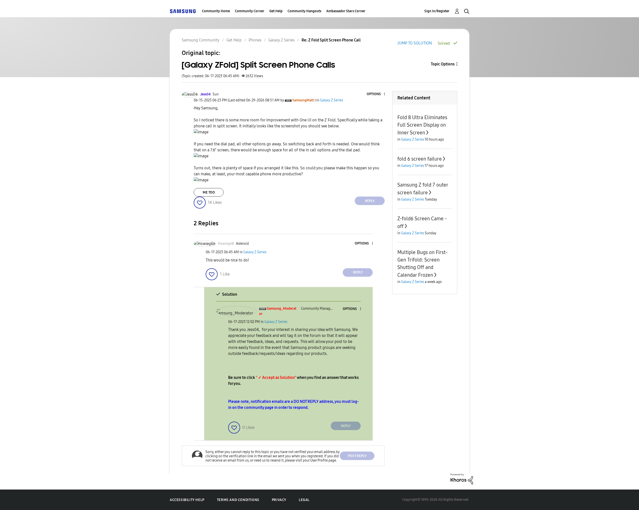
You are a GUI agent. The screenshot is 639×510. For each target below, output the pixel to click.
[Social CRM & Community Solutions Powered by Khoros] (462, 478)
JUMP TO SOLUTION (414, 43)
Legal (304, 500)
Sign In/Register (437, 11)
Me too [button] (209, 192)
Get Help (276, 11)
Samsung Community (200, 40)
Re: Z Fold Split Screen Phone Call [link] (331, 40)
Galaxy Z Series (281, 40)
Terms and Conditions (238, 500)
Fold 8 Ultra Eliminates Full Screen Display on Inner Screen (422, 125)
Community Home (216, 11)
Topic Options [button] (443, 64)
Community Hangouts (304, 11)
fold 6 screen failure (419, 159)
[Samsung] (183, 11)
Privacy (279, 500)
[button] (376, 94)
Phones (255, 40)
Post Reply (357, 456)
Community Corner (249, 11)
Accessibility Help (187, 500)
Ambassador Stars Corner (345, 11)
